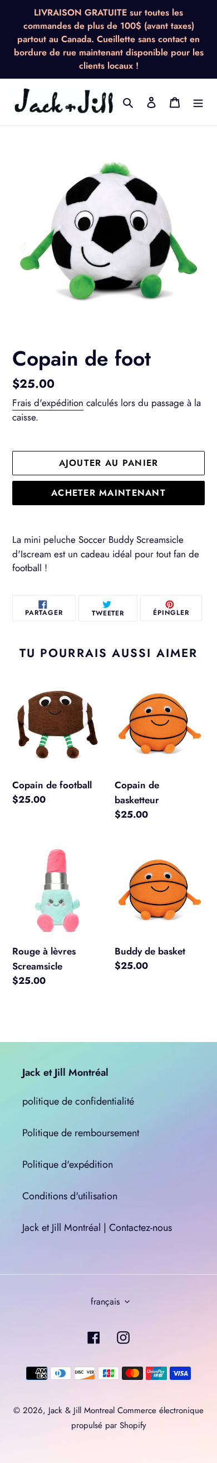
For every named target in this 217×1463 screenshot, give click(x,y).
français (105, 1301)
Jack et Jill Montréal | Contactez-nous (97, 1227)
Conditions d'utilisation (69, 1196)
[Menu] (198, 102)
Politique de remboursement (80, 1133)
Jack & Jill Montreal (81, 1410)
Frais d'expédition (47, 402)
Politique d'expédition (67, 1164)
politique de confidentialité (78, 1101)
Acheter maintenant (108, 492)
